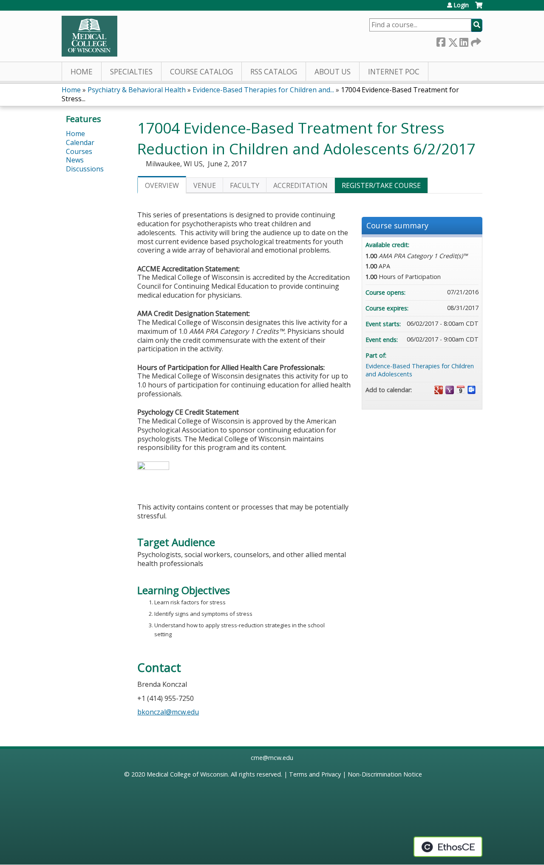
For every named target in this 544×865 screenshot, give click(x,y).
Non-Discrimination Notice (385, 774)
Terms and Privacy (315, 774)
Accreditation (300, 185)
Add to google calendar (438, 390)
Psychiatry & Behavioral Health (137, 89)
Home (82, 72)
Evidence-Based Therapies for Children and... (263, 89)
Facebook (440, 41)
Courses (79, 151)
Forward (475, 41)
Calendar (80, 142)
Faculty (244, 185)
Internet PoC (393, 72)
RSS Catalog (273, 72)
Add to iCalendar (460, 389)
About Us (332, 72)
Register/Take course (381, 185)
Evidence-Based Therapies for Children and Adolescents (420, 370)
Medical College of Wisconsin (187, 774)
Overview (162, 185)
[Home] (89, 36)
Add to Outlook (472, 390)
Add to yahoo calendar (449, 390)
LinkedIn (463, 41)
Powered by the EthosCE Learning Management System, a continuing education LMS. (448, 847)
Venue (204, 185)
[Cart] (478, 8)
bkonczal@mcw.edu (168, 712)
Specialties (131, 72)
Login (461, 5)
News (75, 160)
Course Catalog (201, 72)
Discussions (85, 169)
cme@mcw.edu (272, 758)
